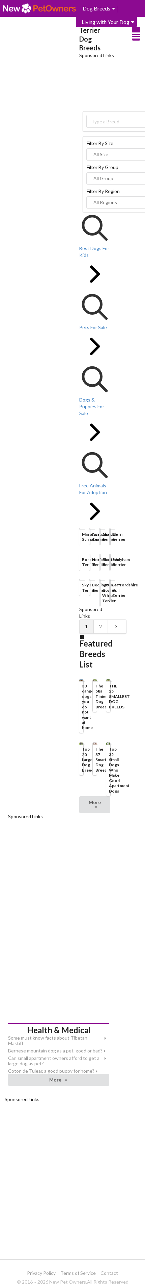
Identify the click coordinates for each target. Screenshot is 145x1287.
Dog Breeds (96, 8)
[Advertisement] (112, 84)
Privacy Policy (41, 1273)
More (95, 802)
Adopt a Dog (23, 35)
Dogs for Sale (60, 35)
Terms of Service (78, 1273)
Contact (109, 1273)
